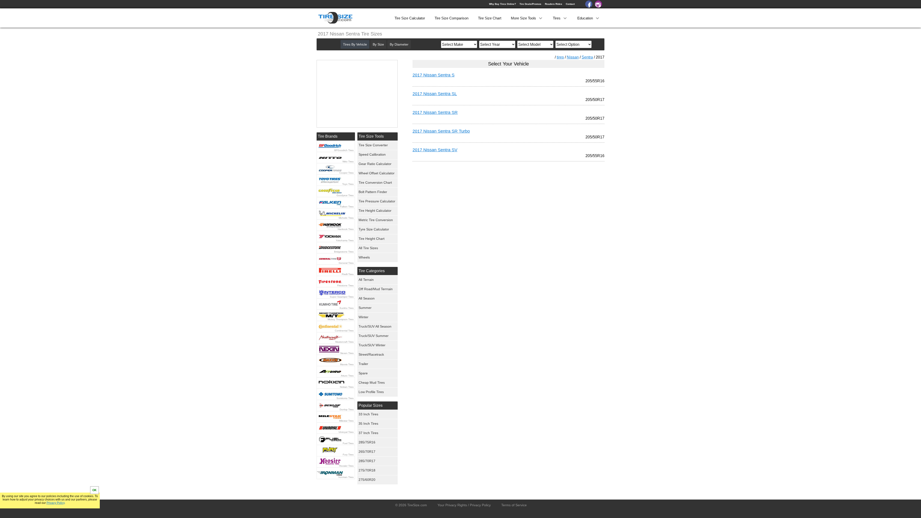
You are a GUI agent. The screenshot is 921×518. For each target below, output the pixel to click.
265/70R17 (367, 451)
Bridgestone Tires (344, 251)
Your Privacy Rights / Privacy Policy (464, 505)
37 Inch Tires (368, 433)
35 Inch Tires (368, 423)
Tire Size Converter (373, 145)
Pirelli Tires (348, 274)
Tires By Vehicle (355, 44)
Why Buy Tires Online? (502, 4)
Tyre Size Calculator (374, 229)
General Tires (346, 263)
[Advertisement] (500, 209)
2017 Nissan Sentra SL (435, 93)
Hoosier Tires (346, 466)
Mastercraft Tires (344, 342)
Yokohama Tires (345, 240)
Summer (365, 308)
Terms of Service (514, 505)
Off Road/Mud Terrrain (376, 289)
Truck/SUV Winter (372, 345)
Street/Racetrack (371, 354)
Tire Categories (372, 271)
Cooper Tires (346, 172)
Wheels (364, 257)
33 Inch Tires (368, 414)
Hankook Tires (346, 229)
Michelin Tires (346, 218)
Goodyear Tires (345, 195)
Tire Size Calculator (410, 18)
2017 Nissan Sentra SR (435, 112)
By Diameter (399, 44)
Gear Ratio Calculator (375, 164)
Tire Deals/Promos (530, 4)
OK (94, 490)
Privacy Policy (56, 503)
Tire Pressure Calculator (377, 201)
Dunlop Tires (347, 409)
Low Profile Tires (371, 392)
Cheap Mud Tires (372, 382)
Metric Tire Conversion (376, 220)
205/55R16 (594, 81)
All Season (367, 298)
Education (585, 18)
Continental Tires (344, 330)
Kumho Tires (347, 308)
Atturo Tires (347, 375)
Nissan (573, 57)
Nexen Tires (347, 353)
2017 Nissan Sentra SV (435, 149)
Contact (570, 4)
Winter (363, 317)
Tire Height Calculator (375, 210)
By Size (378, 44)
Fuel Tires (348, 443)
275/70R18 (367, 470)
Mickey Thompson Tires (341, 319)
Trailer (363, 364)
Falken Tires (347, 206)
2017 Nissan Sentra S (434, 75)
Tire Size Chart (489, 18)
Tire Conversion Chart (375, 182)
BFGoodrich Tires (344, 150)
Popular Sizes (371, 405)
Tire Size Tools (371, 136)
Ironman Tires (346, 477)
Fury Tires (348, 454)
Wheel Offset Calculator (377, 173)
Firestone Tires (345, 285)
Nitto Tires (348, 161)
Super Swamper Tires (342, 296)
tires (560, 57)
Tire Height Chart (371, 239)
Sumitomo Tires (345, 398)
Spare (363, 373)
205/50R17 (594, 100)
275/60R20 (367, 480)
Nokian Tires (347, 387)
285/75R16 (367, 442)
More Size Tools (524, 18)
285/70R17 (367, 461)
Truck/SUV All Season (375, 326)
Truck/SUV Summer (374, 336)
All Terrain (366, 280)
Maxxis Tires (347, 364)
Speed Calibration (372, 154)
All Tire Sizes (368, 248)
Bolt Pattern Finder (373, 192)
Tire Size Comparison (451, 18)
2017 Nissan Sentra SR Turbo (441, 131)
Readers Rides (553, 4)
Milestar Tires (346, 420)
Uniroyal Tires (346, 432)
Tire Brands (327, 136)
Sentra (587, 57)
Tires (557, 18)
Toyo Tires (348, 184)
